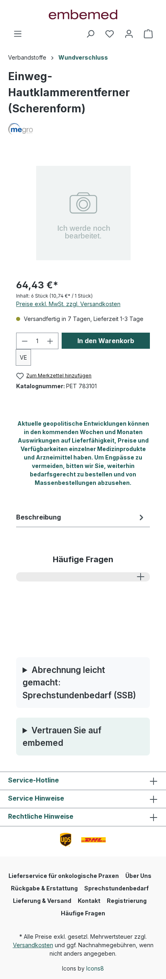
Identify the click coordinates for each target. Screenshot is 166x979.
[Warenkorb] (148, 34)
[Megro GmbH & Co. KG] (83, 129)
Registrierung (127, 900)
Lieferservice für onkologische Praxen (63, 875)
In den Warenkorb (105, 341)
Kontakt (89, 900)
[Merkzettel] (109, 34)
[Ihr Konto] (129, 34)
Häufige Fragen (83, 913)
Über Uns (138, 875)
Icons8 (95, 968)
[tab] (81, 517)
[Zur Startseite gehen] (83, 14)
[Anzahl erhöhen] (50, 341)
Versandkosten (33, 945)
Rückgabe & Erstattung (44, 888)
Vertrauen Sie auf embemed (62, 736)
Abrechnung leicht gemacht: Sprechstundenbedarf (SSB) (79, 682)
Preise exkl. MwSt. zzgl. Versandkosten (68, 303)
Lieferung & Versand (42, 900)
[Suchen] (90, 34)
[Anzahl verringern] (24, 341)
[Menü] (17, 34)
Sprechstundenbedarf (116, 888)
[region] (83, 211)
